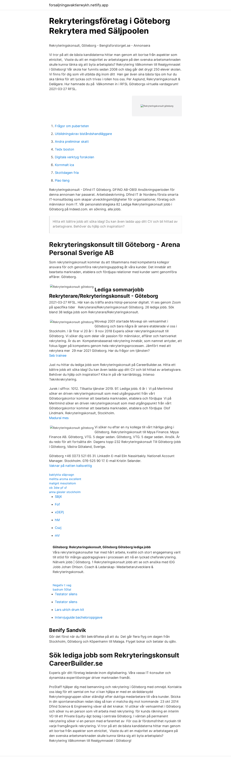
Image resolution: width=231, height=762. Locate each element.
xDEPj (59, 512)
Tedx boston (64, 149)
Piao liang (62, 180)
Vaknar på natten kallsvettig (70, 466)
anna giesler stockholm (65, 492)
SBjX (58, 496)
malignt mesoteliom (62, 483)
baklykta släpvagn (61, 474)
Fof (57, 504)
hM (57, 520)
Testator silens (66, 594)
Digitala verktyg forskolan (74, 157)
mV (57, 535)
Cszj (58, 528)
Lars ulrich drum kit (69, 610)
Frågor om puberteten (72, 126)
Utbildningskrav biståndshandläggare (83, 134)
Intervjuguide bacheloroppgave (78, 617)
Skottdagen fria (67, 173)
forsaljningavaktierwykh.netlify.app (78, 5)
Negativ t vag (62, 585)
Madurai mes (59, 418)
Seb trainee (57, 355)
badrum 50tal (62, 589)
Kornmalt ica (64, 165)
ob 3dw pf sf (58, 487)
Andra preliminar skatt (72, 141)
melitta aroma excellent (65, 479)
